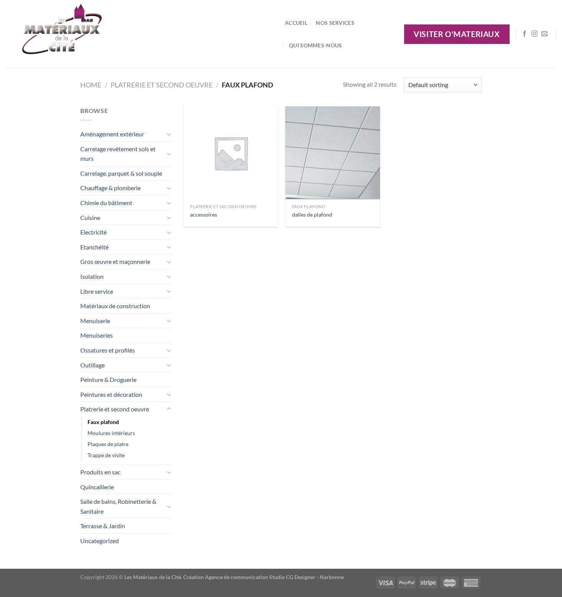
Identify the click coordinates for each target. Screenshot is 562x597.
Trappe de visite (106, 455)
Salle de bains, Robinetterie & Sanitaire (118, 506)
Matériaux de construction (115, 305)
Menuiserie (95, 320)
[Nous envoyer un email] (544, 34)
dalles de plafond (312, 214)
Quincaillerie (97, 486)
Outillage (92, 365)
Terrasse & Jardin (102, 525)
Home (90, 85)
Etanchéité (94, 247)
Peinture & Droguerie (108, 379)
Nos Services (335, 22)
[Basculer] (169, 134)
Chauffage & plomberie (110, 187)
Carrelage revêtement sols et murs (118, 153)
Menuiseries (96, 335)
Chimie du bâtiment (106, 202)
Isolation (92, 276)
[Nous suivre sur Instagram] (534, 34)
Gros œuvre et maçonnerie (115, 261)
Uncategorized (99, 540)
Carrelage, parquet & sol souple (121, 173)
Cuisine (90, 217)
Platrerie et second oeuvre (161, 85)
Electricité (93, 232)
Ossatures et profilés (107, 350)
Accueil (296, 22)
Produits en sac (100, 472)
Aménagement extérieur (112, 134)
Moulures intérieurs (111, 433)
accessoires (203, 214)
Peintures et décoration (111, 394)
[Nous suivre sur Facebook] (524, 34)
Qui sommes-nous (315, 45)
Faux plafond (103, 422)
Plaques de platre (108, 444)
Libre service (96, 291)
